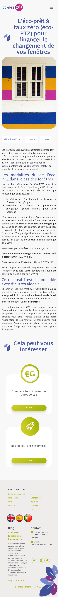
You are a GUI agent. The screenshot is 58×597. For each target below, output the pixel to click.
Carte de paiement (16, 494)
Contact (34, 505)
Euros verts (13, 505)
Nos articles (19, 580)
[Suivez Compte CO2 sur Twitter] (34, 560)
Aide (33, 509)
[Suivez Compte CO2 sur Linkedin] (40, 560)
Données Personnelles (25, 587)
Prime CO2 (13, 498)
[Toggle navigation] (51, 7)
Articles (34, 494)
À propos (35, 501)
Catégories (36, 498)
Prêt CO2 (12, 501)
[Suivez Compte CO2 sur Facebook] (47, 560)
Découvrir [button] (29, 408)
